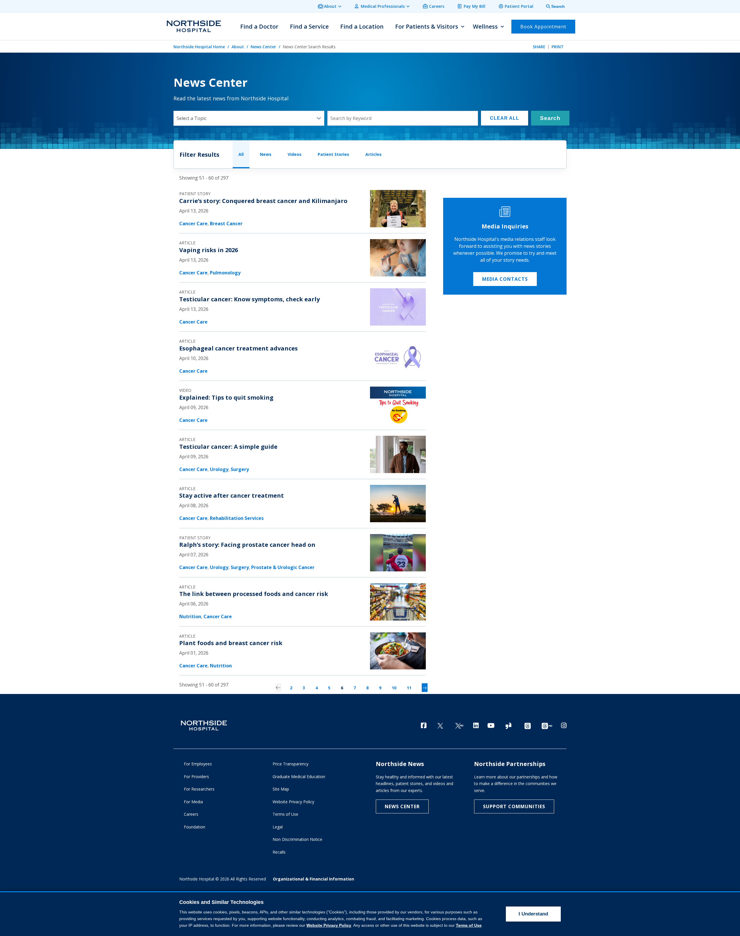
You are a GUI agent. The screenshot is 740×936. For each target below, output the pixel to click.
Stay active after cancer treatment (231, 495)
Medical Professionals (383, 6)
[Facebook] (423, 725)
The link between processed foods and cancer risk (253, 594)
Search (550, 118)
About (330, 6)
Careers (436, 6)
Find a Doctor (259, 26)
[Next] (425, 687)
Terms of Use (285, 814)
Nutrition (190, 616)
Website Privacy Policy (293, 801)
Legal (278, 827)
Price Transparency (290, 764)
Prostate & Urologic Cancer (282, 567)
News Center (263, 46)
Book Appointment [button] (543, 26)
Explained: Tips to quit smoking (226, 397)
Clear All (504, 118)
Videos (294, 154)
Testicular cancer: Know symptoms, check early (249, 299)
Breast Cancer (226, 223)
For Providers (196, 776)
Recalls (279, 852)
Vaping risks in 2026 (208, 250)
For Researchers (199, 789)
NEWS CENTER (402, 806)
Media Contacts (505, 279)
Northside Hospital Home (199, 46)
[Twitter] (440, 726)
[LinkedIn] (476, 725)
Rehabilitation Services (237, 518)
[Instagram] (564, 725)
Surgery (240, 469)
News (265, 154)
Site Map (281, 789)
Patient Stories (333, 154)
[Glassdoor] (508, 726)
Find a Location (362, 26)
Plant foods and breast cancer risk (230, 643)
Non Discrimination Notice (297, 839)
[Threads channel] (527, 726)
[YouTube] (491, 725)
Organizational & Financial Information (313, 879)
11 (409, 688)
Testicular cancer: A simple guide (228, 447)
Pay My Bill (474, 6)
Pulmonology (225, 272)
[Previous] (278, 687)
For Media (193, 801)
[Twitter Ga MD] (459, 726)
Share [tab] (539, 46)
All (241, 154)
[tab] (552, 6)
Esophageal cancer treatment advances (238, 348)
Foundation (194, 827)
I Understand (533, 914)
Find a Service (309, 26)
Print (558, 46)
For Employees (198, 764)
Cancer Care (193, 223)
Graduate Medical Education (299, 776)
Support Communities (514, 806)
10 (394, 688)
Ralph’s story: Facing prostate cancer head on (247, 545)
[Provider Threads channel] (546, 726)
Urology (219, 469)
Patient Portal (519, 6)
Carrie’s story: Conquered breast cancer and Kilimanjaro (263, 201)
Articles (373, 154)
